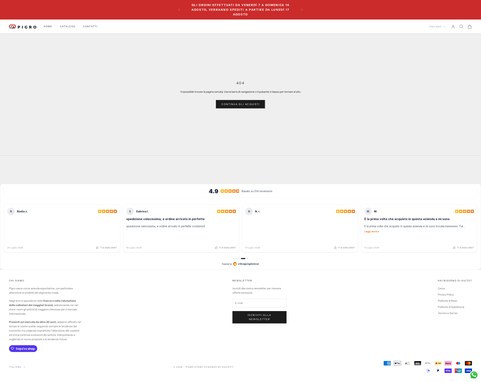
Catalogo (68, 26)
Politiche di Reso (447, 300)
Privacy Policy (446, 294)
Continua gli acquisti (240, 104)
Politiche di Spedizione (451, 307)
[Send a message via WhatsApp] (474, 375)
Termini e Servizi (447, 313)
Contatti (90, 26)
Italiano (435, 26)
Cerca (441, 288)
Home (48, 26)
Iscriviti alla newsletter (259, 317)
